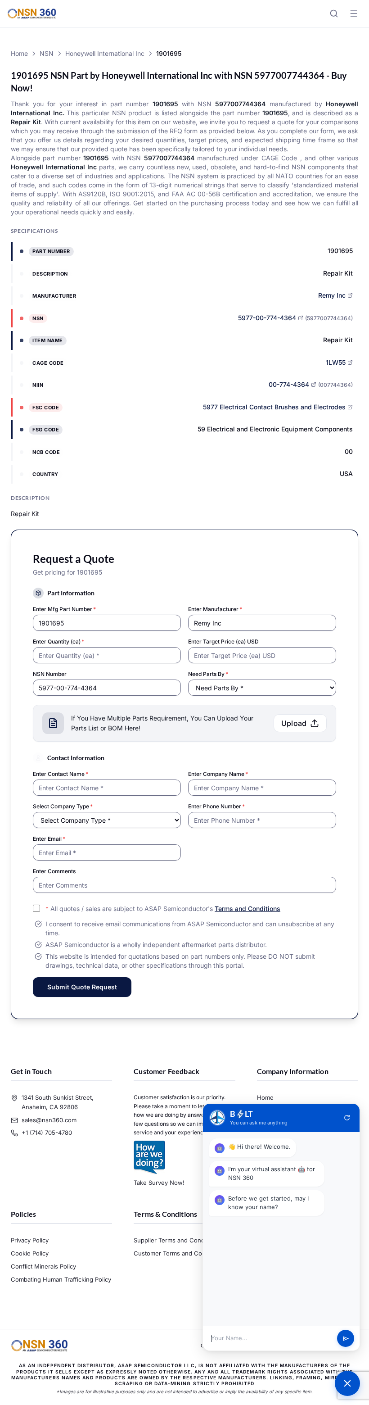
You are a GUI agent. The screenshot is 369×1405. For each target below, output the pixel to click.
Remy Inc (332, 295)
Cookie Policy (30, 1253)
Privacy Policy (30, 1240)
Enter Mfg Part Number (64, 609)
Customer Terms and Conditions (179, 1253)
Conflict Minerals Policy (43, 1266)
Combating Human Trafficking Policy (61, 1279)
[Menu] (354, 13)
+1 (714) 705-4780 (47, 1132)
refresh (346, 1117)
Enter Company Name (218, 773)
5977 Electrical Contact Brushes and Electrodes (274, 407)
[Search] (334, 13)
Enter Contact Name (60, 773)
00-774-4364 (289, 384)
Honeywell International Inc (104, 53)
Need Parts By (208, 674)
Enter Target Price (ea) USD (223, 641)
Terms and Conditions (247, 908)
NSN (47, 53)
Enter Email (49, 838)
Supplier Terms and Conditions (177, 1240)
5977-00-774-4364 (267, 318)
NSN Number (50, 674)
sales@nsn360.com (49, 1120)
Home (19, 53)
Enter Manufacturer (215, 609)
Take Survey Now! (159, 1182)
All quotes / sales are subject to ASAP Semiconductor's (162, 908)
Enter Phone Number (216, 806)
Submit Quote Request (82, 987)
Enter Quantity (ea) (58, 641)
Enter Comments (54, 871)
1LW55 (336, 362)
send (346, 1338)
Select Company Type (63, 806)
